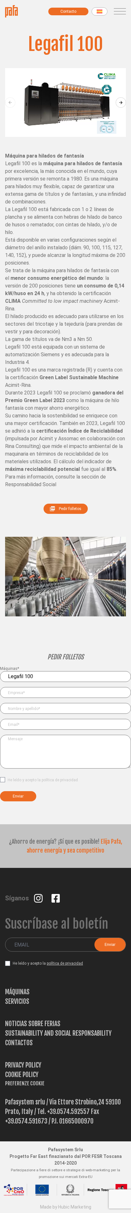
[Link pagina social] (39, 898)
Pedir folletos (70, 509)
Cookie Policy (21, 1075)
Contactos (19, 1043)
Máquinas (17, 992)
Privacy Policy (23, 1065)
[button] (121, 103)
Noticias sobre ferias (32, 1024)
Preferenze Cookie (25, 1083)
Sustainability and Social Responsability (58, 1033)
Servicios (17, 1001)
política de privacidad (60, 780)
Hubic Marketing (74, 1206)
